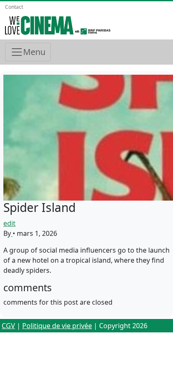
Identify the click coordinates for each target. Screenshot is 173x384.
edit (9, 223)
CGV (8, 325)
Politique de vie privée (57, 325)
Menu (34, 51)
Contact (14, 6)
